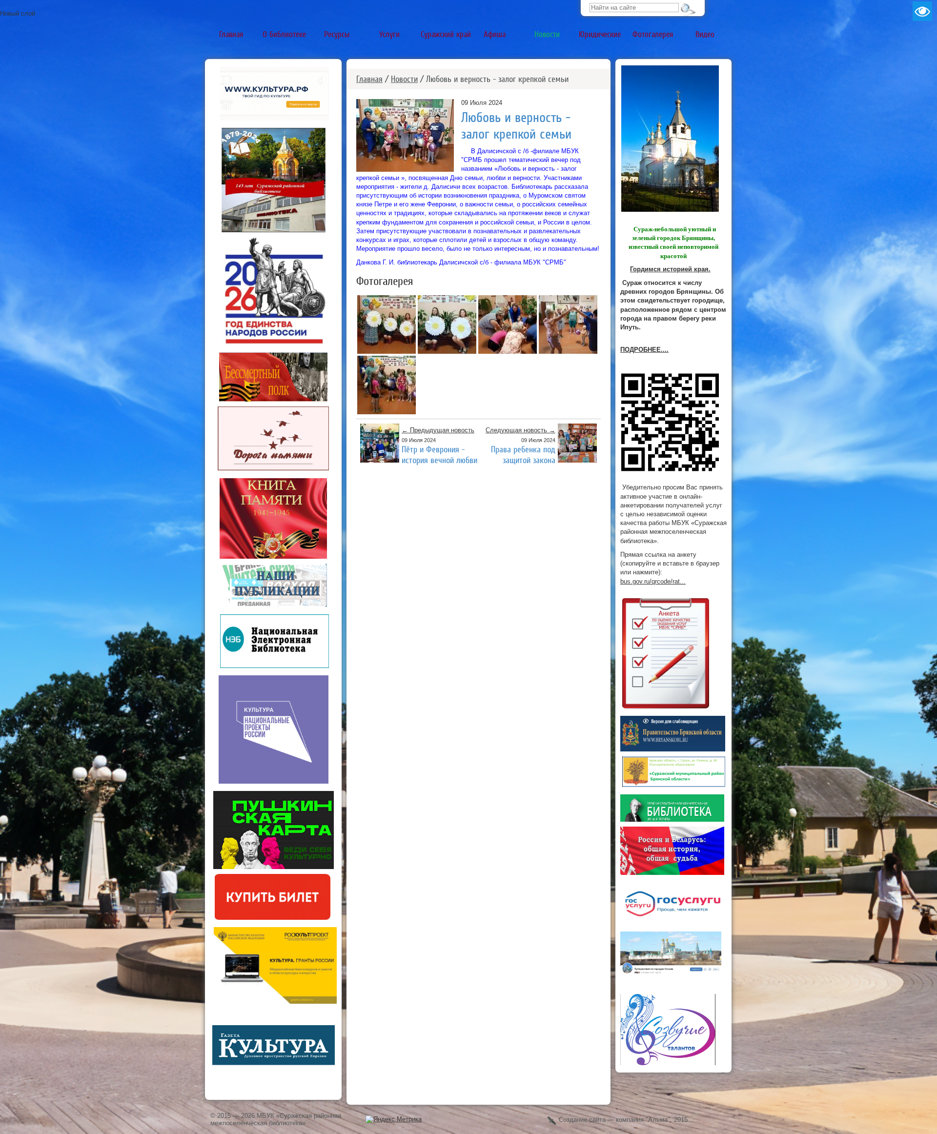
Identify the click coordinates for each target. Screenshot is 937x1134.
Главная (369, 79)
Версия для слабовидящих (922, 11)
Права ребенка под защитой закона (523, 454)
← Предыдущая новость (438, 430)
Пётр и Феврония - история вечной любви (439, 454)
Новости (404, 79)
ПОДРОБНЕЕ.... (644, 349)
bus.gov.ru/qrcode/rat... (653, 581)
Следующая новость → (520, 430)
